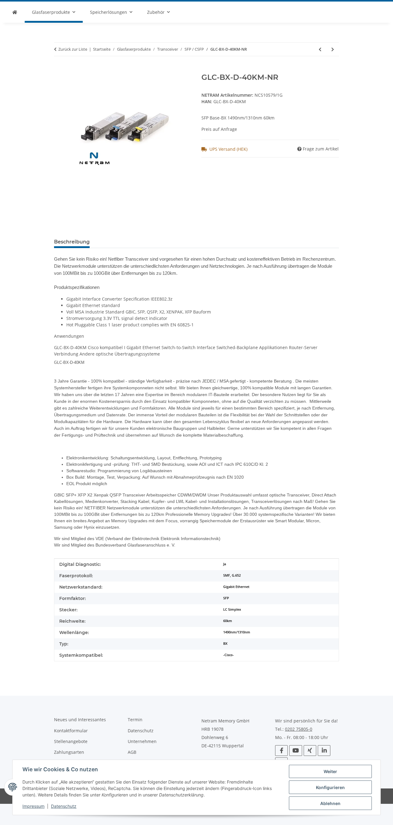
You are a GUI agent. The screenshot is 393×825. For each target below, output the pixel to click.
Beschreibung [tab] (72, 242)
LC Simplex (232, 609)
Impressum (33, 806)
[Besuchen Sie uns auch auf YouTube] (295, 750)
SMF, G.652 (232, 575)
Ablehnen (330, 803)
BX (225, 643)
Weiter (330, 771)
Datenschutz (63, 806)
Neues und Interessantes (80, 719)
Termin (135, 719)
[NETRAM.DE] (15, 12)
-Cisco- (228, 655)
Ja (224, 564)
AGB (132, 752)
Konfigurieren (330, 787)
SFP (226, 598)
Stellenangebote (71, 741)
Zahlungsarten (69, 752)
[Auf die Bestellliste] (59, 69)
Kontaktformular (71, 731)
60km (227, 621)
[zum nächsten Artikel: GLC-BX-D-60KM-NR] (332, 49)
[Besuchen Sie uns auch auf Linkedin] (324, 750)
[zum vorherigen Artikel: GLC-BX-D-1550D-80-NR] (320, 49)
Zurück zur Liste (72, 49)
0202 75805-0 (298, 729)
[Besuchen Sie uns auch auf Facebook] (281, 750)
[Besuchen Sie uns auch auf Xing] (310, 750)
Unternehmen (142, 741)
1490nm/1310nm (236, 632)
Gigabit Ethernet (236, 587)
